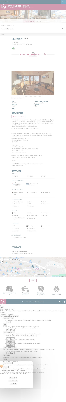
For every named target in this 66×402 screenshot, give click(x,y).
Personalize (13, 383)
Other (5, 359)
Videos (5, 370)
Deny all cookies (14, 316)
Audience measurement (10, 347)
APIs (5, 324)
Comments (7, 355)
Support (6, 367)
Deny (12, 330)
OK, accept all (13, 377)
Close (2, 307)
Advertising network (9, 332)
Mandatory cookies (9, 318)
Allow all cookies (5, 316)
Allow (8, 322)
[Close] (0, 305)
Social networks (8, 363)
